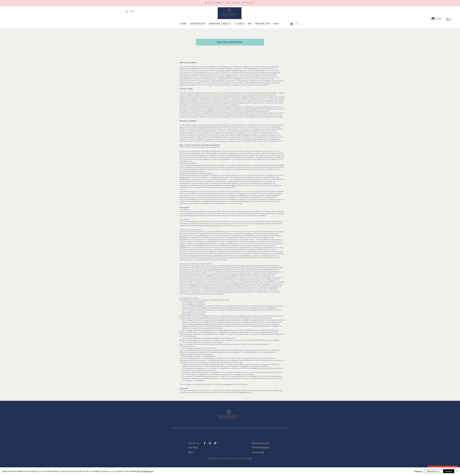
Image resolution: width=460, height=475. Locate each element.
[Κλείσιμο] (457, 471)
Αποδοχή (448, 471)
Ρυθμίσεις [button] (418, 471)
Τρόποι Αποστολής (260, 443)
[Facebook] (204, 443)
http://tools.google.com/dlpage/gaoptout (254, 111)
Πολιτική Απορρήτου (261, 447)
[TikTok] (215, 443)
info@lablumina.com (244, 392)
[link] (449, 19)
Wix (250, 458)
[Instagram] (209, 443)
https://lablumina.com (187, 346)
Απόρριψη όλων (433, 471)
